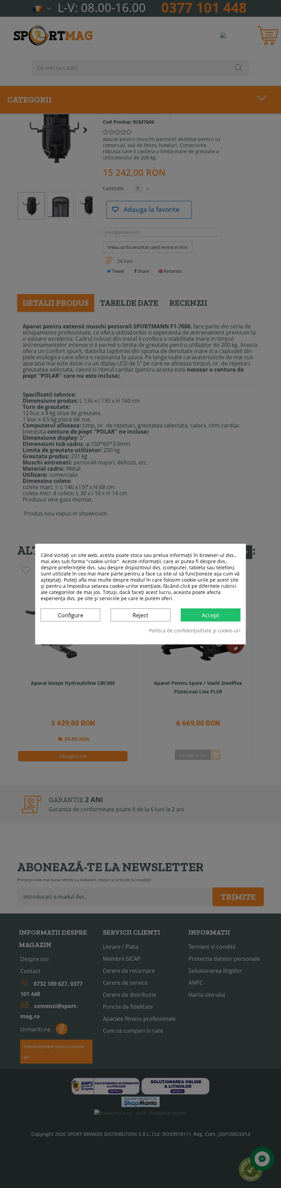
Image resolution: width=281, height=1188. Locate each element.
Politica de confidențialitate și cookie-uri (195, 631)
